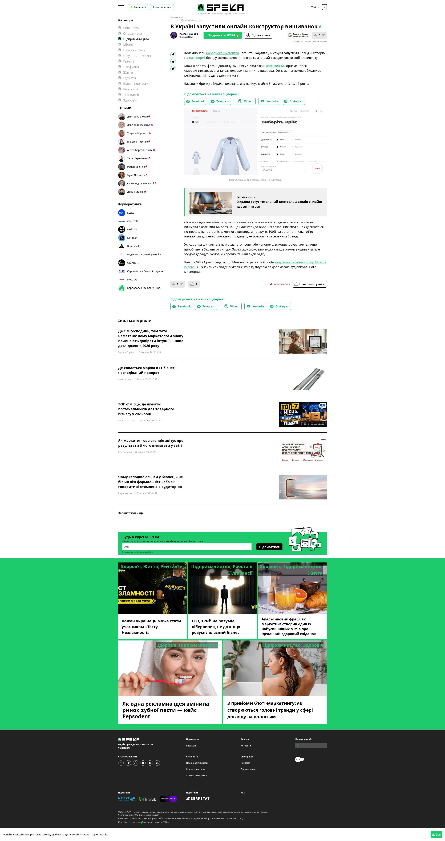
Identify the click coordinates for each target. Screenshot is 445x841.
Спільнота (131, 28)
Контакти (246, 745)
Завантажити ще (131, 513)
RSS (243, 792)
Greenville (133, 221)
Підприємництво (191, 20)
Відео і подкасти (135, 83)
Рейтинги (130, 89)
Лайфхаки (131, 67)
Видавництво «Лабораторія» (144, 254)
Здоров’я (130, 100)
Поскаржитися (281, 284)
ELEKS (130, 212)
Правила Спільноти (197, 762)
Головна (175, 17)
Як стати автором (162, 7)
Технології (131, 95)
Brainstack (133, 246)
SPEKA (128, 812)
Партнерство (248, 769)
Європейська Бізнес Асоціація (145, 271)
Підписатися (261, 35)
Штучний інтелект (137, 56)
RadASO (132, 229)
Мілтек (128, 44)
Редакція (191, 745)
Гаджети (129, 78)
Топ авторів (140, 7)
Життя (128, 72)
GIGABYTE (133, 262)
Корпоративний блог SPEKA (143, 288)
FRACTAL (132, 279)
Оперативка (132, 33)
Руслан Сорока (188, 34)
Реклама (245, 762)
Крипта (128, 61)
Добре (436, 834)
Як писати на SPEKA (196, 775)
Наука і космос (134, 50)
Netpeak (132, 237)
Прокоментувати (312, 284)
